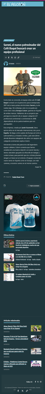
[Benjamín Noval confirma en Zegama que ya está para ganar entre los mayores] (36, 351)
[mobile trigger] (5, 4)
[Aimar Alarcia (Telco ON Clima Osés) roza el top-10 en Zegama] (9, 267)
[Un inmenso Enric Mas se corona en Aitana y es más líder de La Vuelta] (9, 257)
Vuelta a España (36, 259)
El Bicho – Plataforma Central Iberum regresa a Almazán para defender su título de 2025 (15, 364)
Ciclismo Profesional (21, 259)
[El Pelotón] (17, 4)
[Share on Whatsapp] (15, 57)
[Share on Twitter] (11, 57)
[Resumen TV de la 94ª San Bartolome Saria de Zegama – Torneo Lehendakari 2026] (36, 338)
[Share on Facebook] (8, 57)
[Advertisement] (22, 22)
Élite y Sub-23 (9, 40)
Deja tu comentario (34, 185)
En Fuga (18, 250)
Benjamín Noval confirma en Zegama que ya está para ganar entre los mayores (15, 351)
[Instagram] (40, 381)
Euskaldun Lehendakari (35, 269)
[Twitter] (38, 381)
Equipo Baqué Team (18, 177)
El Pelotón (11, 63)
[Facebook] (35, 381)
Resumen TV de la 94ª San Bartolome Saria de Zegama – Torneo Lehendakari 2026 (16, 338)
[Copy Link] (18, 57)
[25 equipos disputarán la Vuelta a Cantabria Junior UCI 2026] (9, 277)
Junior (22, 279)
